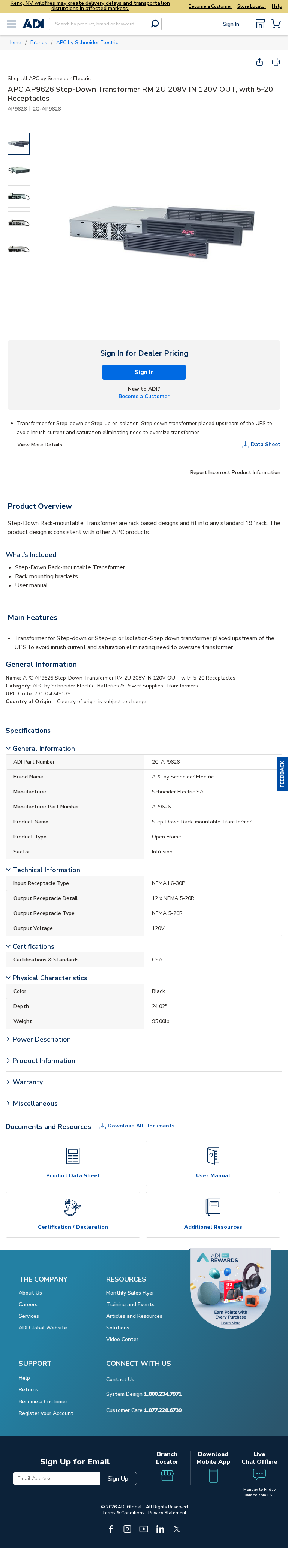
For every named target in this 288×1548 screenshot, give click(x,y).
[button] (282, 774)
